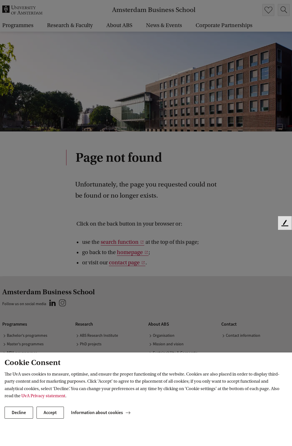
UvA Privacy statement (43, 395)
